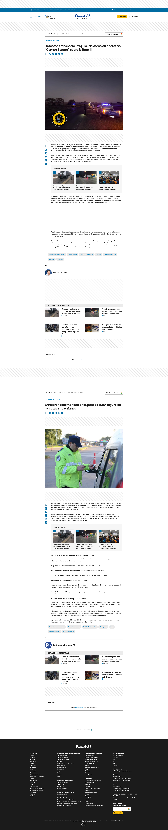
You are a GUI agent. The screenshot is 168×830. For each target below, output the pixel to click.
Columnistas (72, 10)
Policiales (45, 10)
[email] (59, 54)
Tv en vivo (125, 10)
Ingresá (135, 17)
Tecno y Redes (54, 10)
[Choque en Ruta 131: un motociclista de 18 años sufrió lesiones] (92, 328)
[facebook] (53, 54)
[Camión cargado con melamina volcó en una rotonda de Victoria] (92, 312)
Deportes (37, 10)
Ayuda (94, 821)
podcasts (63, 10)
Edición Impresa (116, 10)
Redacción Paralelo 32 (64, 645)
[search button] (31, 10)
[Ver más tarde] (46, 54)
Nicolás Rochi (60, 272)
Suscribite (122, 17)
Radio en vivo (134, 10)
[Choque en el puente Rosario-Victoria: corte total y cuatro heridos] (52, 312)
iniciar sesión (79, 360)
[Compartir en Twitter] (56, 54)
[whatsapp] (50, 54)
